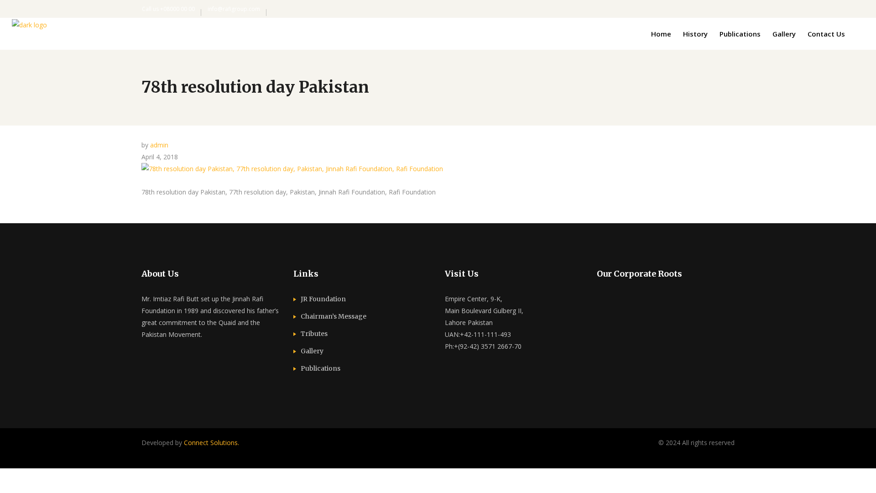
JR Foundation (323, 299)
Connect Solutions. (211, 442)
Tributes (314, 334)
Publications (320, 368)
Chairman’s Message (333, 316)
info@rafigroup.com (234, 9)
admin (159, 145)
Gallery (312, 351)
